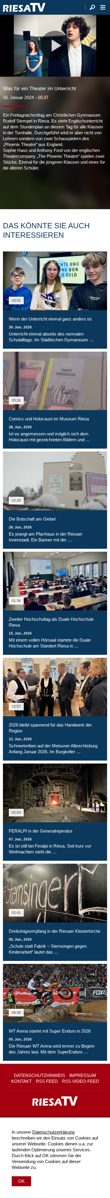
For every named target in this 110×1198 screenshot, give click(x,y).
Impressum (82, 1075)
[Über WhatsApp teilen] (33, 188)
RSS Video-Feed (80, 1081)
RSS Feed (47, 1081)
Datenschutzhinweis (39, 1075)
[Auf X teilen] (20, 188)
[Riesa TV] (24, 7)
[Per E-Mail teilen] (45, 188)
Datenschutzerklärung (53, 1132)
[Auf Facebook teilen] (9, 188)
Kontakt (21, 1081)
